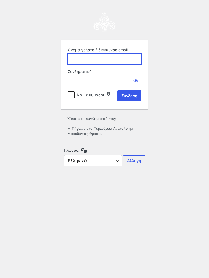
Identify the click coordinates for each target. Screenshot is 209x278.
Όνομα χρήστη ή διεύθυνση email (98, 50)
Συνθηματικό (79, 71)
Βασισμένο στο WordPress (104, 21)
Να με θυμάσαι (90, 95)
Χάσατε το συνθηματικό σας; (91, 118)
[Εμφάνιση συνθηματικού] (135, 80)
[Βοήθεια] (108, 93)
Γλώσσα (71, 150)
